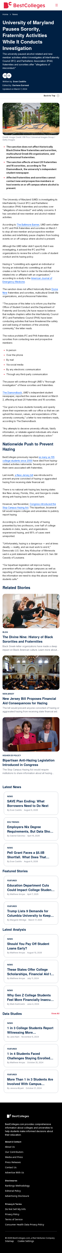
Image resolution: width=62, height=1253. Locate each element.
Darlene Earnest (20, 85)
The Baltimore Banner (28, 224)
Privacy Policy (12, 1214)
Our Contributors (14, 1151)
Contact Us (11, 1167)
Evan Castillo (19, 81)
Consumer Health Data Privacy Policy (24, 1224)
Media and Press (14, 1157)
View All (55, 1013)
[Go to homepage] (24, 5)
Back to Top (49, 95)
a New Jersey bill (24, 475)
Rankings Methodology (17, 1185)
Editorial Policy (13, 1190)
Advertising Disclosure (17, 1195)
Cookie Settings (26, 1241)
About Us (10, 1146)
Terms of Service (14, 1219)
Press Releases (13, 1162)
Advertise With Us (14, 1172)
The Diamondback (12, 392)
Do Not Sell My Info (15, 1209)
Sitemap (9, 1241)
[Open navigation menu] (56, 5)
